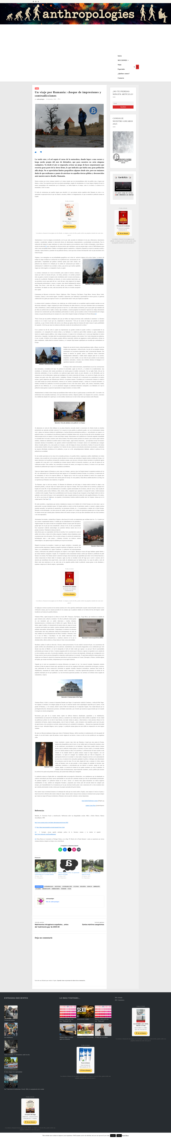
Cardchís (123, 177)
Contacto (121, 78)
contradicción (67, 886)
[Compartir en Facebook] (65, 850)
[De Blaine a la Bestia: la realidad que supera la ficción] (92, 865)
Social (37, 88)
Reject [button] (119, 1135)
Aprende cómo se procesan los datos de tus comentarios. (71, 980)
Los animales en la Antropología (85, 1037)
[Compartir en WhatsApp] (60, 850)
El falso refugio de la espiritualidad (13, 1072)
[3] (50, 499)
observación (46, 888)
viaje (69, 888)
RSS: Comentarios (119, 1000)
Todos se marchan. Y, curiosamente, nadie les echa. (17, 1054)
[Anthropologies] (85, 13)
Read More (125, 1135)
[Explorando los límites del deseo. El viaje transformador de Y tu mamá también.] (45, 865)
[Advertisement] (85, 39)
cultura (76, 886)
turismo (63, 888)
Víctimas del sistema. (9, 1020)
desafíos (83, 886)
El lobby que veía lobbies (101, 1037)
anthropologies (40, 99)
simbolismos (55, 888)
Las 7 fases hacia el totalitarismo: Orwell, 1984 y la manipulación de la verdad (24, 1089)
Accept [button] (113, 1135)
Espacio (89, 886)
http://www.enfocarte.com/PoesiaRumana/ (45, 834)
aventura (58, 886)
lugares (38, 888)
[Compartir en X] (69, 850)
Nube (119, 65)
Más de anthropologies (52, 901)
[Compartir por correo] (79, 850)
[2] (95, 314)
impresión (96, 886)
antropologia (48, 886)
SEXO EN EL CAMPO (83, 1019)
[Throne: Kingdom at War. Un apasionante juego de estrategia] (69, 865)
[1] (46, 246)
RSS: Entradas (118, 997)
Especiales (121, 69)
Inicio (120, 56)
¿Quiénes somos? (123, 73)
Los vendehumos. (8, 1037)
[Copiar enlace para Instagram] (74, 850)
